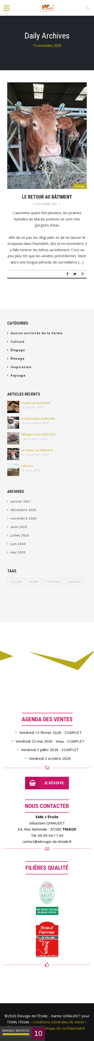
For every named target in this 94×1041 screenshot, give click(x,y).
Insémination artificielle (38, 419)
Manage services (15, 1030)
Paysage (18, 375)
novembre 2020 (23, 518)
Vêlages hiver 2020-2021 (38, 434)
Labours (27, 466)
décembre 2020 (23, 510)
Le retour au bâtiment (47, 197)
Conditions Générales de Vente (58, 1021)
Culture (18, 341)
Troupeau (53, 581)
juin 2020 (18, 544)
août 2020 (19, 527)
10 (38, 1033)
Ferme (34, 581)
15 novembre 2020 (45, 204)
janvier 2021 (21, 501)
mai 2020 (18, 552)
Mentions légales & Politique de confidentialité (46, 1028)
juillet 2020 (20, 535)
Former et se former (35, 403)
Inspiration (21, 367)
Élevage (80, 186)
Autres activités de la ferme (36, 333)
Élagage (18, 350)
